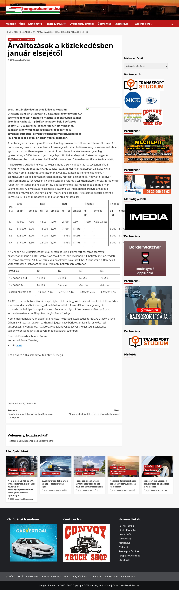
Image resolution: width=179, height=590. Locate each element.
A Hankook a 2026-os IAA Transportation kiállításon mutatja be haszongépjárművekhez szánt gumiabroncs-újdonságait (21, 488)
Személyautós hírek (129, 551)
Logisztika (55, 473)
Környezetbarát (91, 470)
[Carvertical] (33, 542)
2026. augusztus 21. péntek (88, 490)
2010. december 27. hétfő (20, 60)
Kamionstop (125, 538)
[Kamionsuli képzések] (147, 183)
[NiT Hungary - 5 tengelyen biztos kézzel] (148, 305)
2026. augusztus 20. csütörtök (123, 490)
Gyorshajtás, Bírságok (82, 23)
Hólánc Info (125, 534)
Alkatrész (13, 470)
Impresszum (122, 23)
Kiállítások (13, 473)
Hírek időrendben (128, 530)
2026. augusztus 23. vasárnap (21, 499)
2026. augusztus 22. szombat (55, 490)
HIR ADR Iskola (126, 525)
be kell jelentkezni (43, 440)
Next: (94, 412)
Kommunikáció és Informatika (118, 472)
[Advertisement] (64, 85)
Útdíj (22, 23)
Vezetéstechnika (152, 473)
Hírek (11, 39)
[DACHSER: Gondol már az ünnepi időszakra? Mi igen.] (55, 466)
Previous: (30, 414)
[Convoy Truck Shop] (86, 542)
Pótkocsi (123, 547)
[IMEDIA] (148, 216)
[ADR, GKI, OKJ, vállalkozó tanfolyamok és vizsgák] (144, 85)
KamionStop (35, 23)
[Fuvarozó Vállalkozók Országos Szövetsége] (133, 117)
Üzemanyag (104, 23)
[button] (171, 23)
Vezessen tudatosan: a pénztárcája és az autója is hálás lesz (156, 483)
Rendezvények (27, 473)
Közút (19, 39)
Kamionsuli (124, 542)
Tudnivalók (29, 39)
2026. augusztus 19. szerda (156, 490)
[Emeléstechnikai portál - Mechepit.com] (148, 149)
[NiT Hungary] (151, 99)
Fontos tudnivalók (56, 23)
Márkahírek (89, 473)
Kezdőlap (11, 23)
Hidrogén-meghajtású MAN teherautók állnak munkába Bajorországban (89, 483)
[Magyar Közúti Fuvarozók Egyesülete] (133, 99)
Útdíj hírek (124, 560)
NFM (19, 345)
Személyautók (151, 470)
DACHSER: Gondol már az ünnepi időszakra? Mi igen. (55, 483)
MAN (79, 473)
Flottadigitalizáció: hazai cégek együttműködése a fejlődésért (123, 483)
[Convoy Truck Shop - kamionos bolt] (152, 117)
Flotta (113, 468)
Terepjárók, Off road (129, 555)
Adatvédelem (142, 23)
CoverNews (119, 585)
